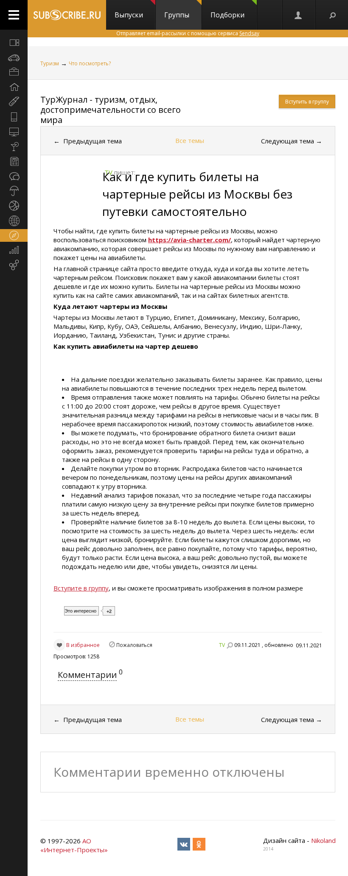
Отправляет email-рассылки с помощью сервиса (187, 33)
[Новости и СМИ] (14, 161)
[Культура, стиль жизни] (14, 146)
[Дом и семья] (14, 87)
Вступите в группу (81, 588)
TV (222, 645)
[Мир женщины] (14, 101)
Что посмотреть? (90, 63)
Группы (176, 15)
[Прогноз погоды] (14, 191)
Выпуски (129, 15)
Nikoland (323, 840)
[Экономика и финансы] (14, 250)
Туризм (49, 63)
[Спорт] (14, 205)
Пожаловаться (134, 645)
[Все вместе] (14, 42)
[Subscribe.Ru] (67, 15)
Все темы (189, 140)
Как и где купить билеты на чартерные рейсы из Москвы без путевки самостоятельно (197, 193)
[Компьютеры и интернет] (14, 131)
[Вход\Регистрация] (299, 15)
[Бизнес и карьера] (14, 72)
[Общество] (14, 176)
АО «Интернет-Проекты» (74, 845)
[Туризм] (14, 235)
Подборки (227, 15)
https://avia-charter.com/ (189, 239)
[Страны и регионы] (14, 220)
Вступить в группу (307, 101)
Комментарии (87, 674)
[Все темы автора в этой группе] (229, 645)
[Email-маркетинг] (14, 265)
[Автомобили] (14, 57)
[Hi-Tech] (14, 116)
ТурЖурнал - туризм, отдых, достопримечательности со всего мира (110, 110)
